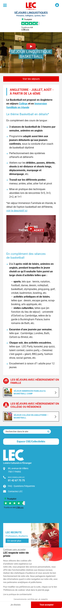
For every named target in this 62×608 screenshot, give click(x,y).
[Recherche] (48, 431)
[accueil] (31, 6)
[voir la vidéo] (31, 229)
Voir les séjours (31, 78)
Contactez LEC (15, 491)
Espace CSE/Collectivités (31, 441)
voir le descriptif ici (16, 210)
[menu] (5, 5)
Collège (23, 103)
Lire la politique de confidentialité (17, 594)
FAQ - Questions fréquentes (21, 486)
